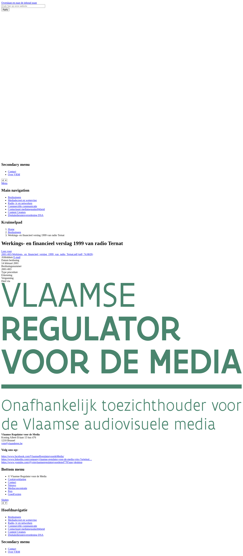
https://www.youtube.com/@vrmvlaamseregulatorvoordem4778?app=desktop (41, 462)
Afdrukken (7, 257)
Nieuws (12, 485)
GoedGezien (14, 494)
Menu (4, 183)
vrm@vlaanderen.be (11, 443)
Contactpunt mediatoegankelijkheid (26, 209)
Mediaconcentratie (17, 488)
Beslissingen (14, 197)
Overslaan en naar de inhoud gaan (19, 2)
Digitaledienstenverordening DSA (25, 215)
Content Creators (17, 212)
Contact (12, 171)
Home (11, 229)
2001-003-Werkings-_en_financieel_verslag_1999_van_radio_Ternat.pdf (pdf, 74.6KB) (47, 254)
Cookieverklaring (17, 479)
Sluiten (5, 499)
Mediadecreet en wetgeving (22, 200)
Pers (10, 491)
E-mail (16, 257)
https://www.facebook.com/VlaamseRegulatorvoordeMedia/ (32, 456)
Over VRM (14, 174)
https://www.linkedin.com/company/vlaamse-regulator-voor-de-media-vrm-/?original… (46, 459)
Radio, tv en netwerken (20, 203)
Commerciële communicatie (22, 206)
